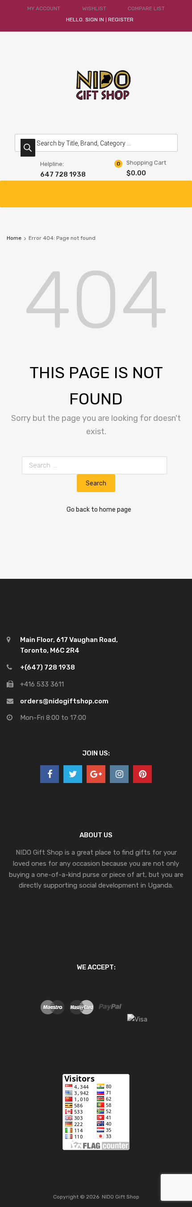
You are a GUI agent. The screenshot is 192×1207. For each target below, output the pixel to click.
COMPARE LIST (146, 8)
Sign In (94, 19)
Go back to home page (99, 509)
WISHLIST (94, 8)
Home (14, 238)
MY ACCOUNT (43, 8)
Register (121, 19)
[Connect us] (49, 774)
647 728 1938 (62, 174)
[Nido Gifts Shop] (96, 109)
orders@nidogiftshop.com (64, 701)
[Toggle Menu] (180, 189)
